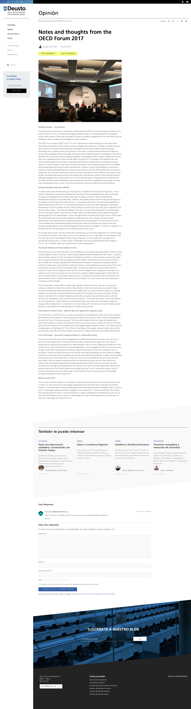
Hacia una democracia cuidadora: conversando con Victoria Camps (54, 447)
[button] (169, 21)
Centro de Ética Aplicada (98, 680)
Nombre (41, 562)
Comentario (43, 533)
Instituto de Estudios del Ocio (100, 691)
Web (40, 580)
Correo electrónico (45, 571)
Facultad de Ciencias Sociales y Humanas (103, 685)
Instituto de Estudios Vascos (99, 694)
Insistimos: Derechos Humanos (132, 445)
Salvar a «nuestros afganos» (92, 445)
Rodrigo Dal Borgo (50, 47)
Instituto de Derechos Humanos (100, 688)
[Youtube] (187, 2)
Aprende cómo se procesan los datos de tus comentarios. (94, 594)
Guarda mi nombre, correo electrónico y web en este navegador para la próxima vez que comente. (70, 584)
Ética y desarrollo (48, 53)
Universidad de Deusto (97, 683)
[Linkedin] (182, 2)
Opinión (48, 13)
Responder (48, 518)
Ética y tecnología (68, 53)
